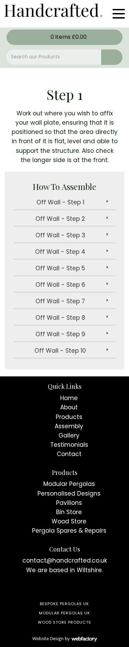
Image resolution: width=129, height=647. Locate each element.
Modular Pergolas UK (64, 613)
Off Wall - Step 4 (60, 252)
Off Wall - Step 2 (60, 219)
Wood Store (69, 521)
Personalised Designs (68, 493)
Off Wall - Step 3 (60, 235)
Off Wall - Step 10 (60, 351)
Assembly (69, 426)
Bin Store (69, 512)
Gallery (68, 435)
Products (69, 417)
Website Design (48, 638)
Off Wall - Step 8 (60, 318)
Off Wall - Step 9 (60, 334)
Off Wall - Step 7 (60, 301)
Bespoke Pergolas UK (64, 603)
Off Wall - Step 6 (60, 285)
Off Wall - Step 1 (60, 202)
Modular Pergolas (69, 484)
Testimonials (69, 445)
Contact (69, 454)
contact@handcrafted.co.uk (64, 560)
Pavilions (69, 503)
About (69, 407)
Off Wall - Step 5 (60, 268)
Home (69, 398)
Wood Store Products (64, 622)
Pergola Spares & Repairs (69, 530)
